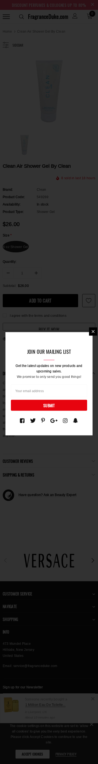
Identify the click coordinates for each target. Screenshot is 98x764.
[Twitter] (33, 420)
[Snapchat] (75, 420)
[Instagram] (65, 420)
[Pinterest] (43, 420)
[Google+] (53, 420)
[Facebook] (22, 420)
